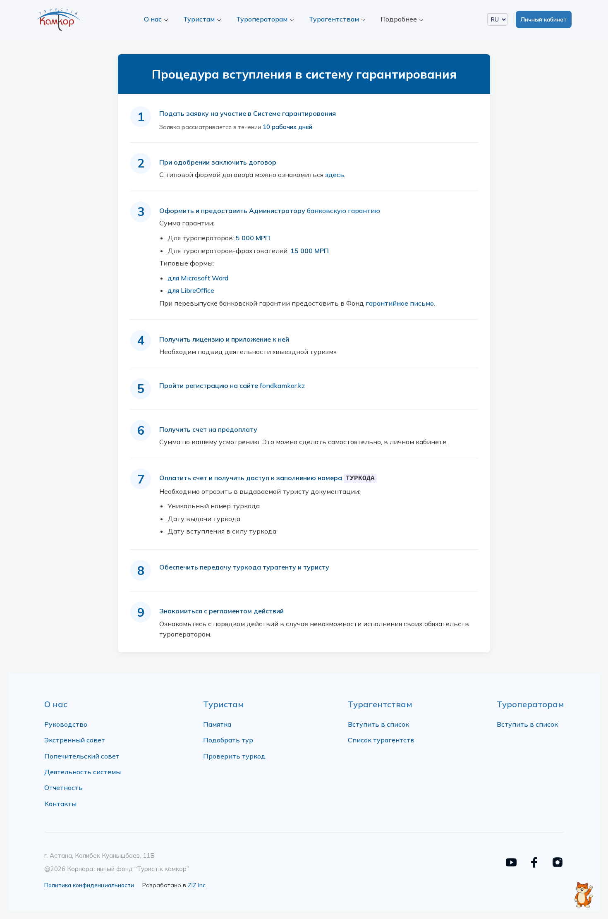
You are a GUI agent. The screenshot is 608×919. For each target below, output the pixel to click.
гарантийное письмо (400, 303)
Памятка (217, 724)
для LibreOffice (191, 290)
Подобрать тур (228, 740)
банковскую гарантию (343, 210)
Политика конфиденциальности (89, 885)
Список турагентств (381, 740)
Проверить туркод (234, 756)
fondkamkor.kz (282, 385)
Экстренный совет (74, 740)
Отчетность (63, 787)
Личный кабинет (543, 19)
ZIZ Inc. (197, 885)
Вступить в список (378, 724)
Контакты (60, 803)
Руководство (65, 724)
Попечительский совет (82, 756)
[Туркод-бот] (583, 890)
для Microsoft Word (198, 278)
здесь (334, 174)
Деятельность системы (82, 772)
